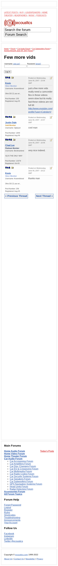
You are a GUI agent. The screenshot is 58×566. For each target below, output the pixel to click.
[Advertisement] (29, 321)
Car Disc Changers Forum (23, 466)
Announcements (12, 520)
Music (32, 15)
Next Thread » (44, 196)
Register (8, 510)
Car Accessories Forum (21, 461)
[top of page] (6, 77)
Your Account (10, 522)
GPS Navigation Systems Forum (26, 484)
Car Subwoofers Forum (21, 481)
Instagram (9, 536)
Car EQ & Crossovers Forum (24, 469)
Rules (7, 512)
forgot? (38, 64)
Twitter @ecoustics (13, 541)
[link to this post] (12, 77)
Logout (7, 507)
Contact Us (19, 559)
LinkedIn (8, 538)
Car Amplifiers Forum (20, 464)
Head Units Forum (19, 486)
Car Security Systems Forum (24, 476)
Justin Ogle (10, 122)
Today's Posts (47, 451)
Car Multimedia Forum (21, 471)
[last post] (9, 77)
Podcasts (41, 15)
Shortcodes (9, 515)
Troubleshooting (12, 517)
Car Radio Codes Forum (22, 474)
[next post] (8, 77)
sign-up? (16, 64)
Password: (34, 64)
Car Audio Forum (13, 459)
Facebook (9, 533)
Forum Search (15, 34)
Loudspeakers (32, 12)
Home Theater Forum (15, 456)
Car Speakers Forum (20, 479)
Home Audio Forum (14, 451)
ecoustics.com (21, 555)
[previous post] (8, 117)
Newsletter (30, 559)
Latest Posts (11, 12)
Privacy (40, 559)
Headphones (20, 15)
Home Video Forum (14, 453)
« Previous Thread (16, 196)
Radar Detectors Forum (21, 489)
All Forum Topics (13, 494)
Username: (12, 64)
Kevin (8, 83)
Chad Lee (9, 145)
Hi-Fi (22, 12)
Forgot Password (12, 505)
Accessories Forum (14, 491)
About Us (8, 559)
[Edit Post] (51, 78)
